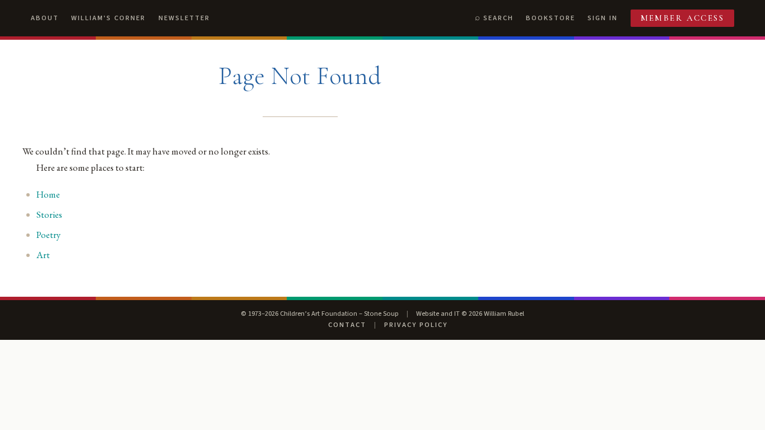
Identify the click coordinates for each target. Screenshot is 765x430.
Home (48, 194)
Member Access (683, 18)
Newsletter (184, 18)
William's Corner (108, 18)
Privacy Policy (415, 325)
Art (43, 255)
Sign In (602, 18)
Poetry (48, 234)
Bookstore (550, 18)
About (45, 18)
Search (498, 18)
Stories (49, 214)
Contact (347, 325)
